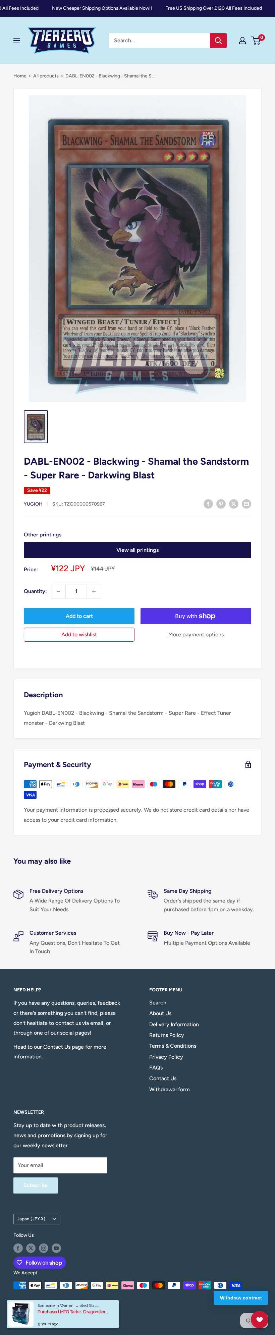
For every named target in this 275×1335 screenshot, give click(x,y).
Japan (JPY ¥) (31, 1218)
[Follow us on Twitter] (31, 1248)
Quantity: (35, 591)
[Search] (218, 40)
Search (157, 1002)
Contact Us (162, 1078)
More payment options (196, 634)
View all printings (137, 550)
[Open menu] (16, 40)
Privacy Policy (166, 1057)
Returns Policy (166, 1035)
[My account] (242, 40)
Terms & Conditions (172, 1046)
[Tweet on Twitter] (233, 504)
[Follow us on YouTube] (56, 1248)
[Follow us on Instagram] (43, 1248)
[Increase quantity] (94, 591)
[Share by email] (246, 504)
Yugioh (33, 504)
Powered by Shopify (34, 1314)
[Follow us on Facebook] (18, 1248)
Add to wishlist (79, 634)
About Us (160, 1013)
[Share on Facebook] (208, 504)
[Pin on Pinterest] (221, 504)
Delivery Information (174, 1024)
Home (19, 76)
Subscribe (35, 1185)
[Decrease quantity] (58, 591)
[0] (256, 41)
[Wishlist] (259, 1319)
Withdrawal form (169, 1089)
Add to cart (79, 616)
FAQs (156, 1067)
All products (46, 76)
